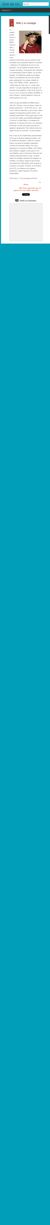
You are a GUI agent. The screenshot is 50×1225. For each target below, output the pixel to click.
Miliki (29, 190)
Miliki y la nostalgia (26, 23)
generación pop (33, 188)
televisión (35, 190)
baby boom (23, 188)
